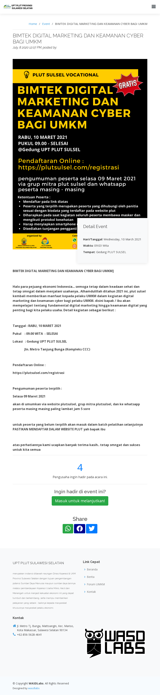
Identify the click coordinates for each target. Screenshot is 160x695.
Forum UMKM (96, 584)
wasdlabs (34, 688)
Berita (90, 577)
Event (46, 24)
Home (33, 24)
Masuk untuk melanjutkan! (80, 500)
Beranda (92, 569)
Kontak (91, 591)
